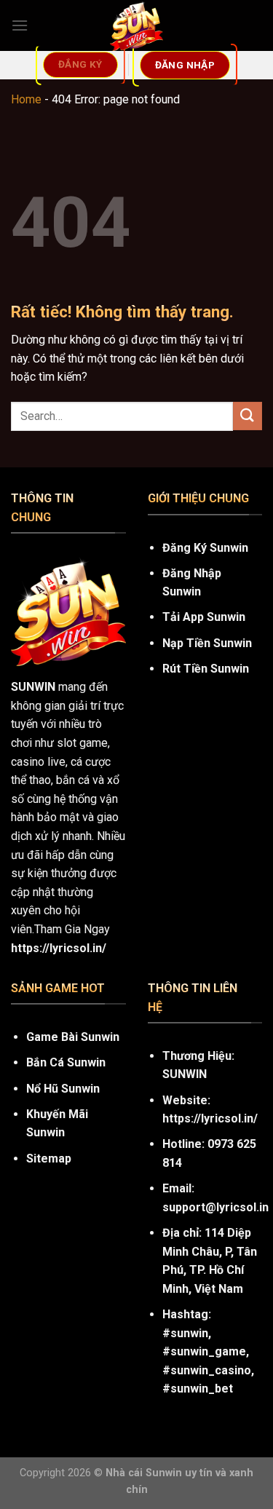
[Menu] (19, 25)
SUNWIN (33, 687)
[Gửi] (247, 416)
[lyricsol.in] (136, 25)
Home (26, 99)
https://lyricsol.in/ (210, 1118)
